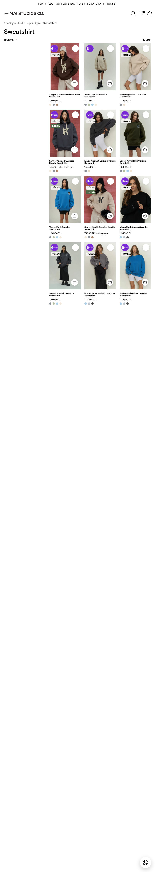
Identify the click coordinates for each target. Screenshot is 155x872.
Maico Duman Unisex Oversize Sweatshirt (99, 294)
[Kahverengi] (57, 105)
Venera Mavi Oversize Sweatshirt (59, 228)
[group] (77, 4)
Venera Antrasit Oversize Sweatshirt (61, 294)
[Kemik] (50, 105)
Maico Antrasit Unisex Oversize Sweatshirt (100, 162)
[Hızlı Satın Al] (74, 83)
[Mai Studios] (27, 13)
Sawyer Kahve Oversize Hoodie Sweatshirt (64, 95)
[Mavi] (92, 105)
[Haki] (89, 105)
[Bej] (124, 105)
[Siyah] (127, 237)
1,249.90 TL (55, 101)
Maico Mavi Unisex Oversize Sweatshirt (133, 294)
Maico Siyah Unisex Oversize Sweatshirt (134, 228)
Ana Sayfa (10, 23)
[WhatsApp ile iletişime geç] (145, 862)
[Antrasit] (54, 105)
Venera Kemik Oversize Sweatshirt (95, 95)
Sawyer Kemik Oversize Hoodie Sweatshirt (99, 228)
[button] (132, 13)
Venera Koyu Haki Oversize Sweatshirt (133, 162)
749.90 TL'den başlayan (61, 167)
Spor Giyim (34, 23)
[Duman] (124, 237)
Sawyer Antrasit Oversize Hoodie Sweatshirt (61, 162)
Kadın (21, 23)
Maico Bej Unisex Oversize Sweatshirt (133, 95)
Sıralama (9, 39)
